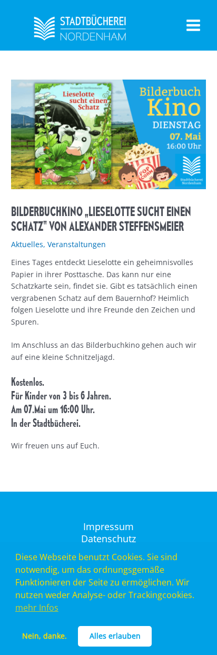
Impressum (108, 527)
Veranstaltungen (76, 244)
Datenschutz (108, 539)
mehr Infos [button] (36, 607)
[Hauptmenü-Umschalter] (193, 25)
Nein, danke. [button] (44, 636)
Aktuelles (27, 244)
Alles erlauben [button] (115, 636)
